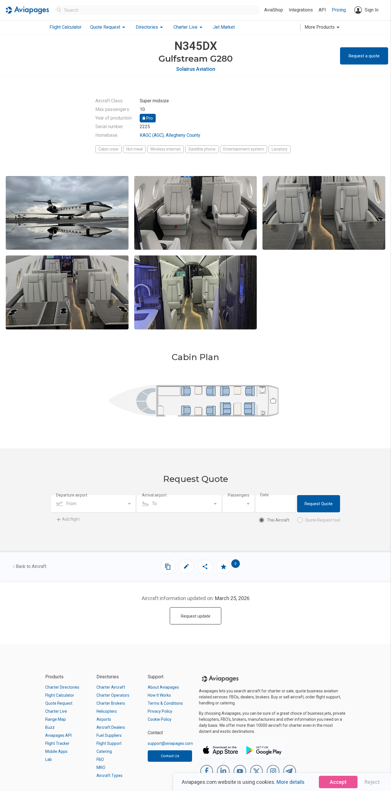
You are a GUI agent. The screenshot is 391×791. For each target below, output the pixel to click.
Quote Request (58, 703)
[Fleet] (168, 566)
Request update (195, 616)
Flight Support (109, 743)
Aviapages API (58, 735)
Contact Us (170, 756)
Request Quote (319, 503)
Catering (104, 751)
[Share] (205, 566)
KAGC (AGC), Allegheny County (170, 135)
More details (291, 782)
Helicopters (106, 711)
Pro (149, 118)
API (322, 10)
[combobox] (93, 503)
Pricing (339, 10)
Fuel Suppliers (109, 735)
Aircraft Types (109, 775)
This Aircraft (278, 520)
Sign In (371, 10)
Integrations (301, 10)
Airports (103, 719)
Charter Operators (112, 695)
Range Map (55, 719)
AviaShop (273, 10)
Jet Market (224, 27)
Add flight (71, 519)
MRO (100, 767)
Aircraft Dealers (110, 727)
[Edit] (186, 566)
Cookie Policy (159, 719)
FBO (100, 759)
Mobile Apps (56, 751)
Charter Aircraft (110, 687)
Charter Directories (62, 687)
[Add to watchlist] (223, 566)
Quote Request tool (322, 520)
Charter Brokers (110, 703)
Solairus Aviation (195, 69)
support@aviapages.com (170, 743)
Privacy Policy (160, 711)
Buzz (50, 727)
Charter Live (56, 711)
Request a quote (364, 55)
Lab (48, 759)
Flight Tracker (57, 743)
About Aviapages (163, 687)
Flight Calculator (66, 27)
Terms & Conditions (165, 703)
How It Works (159, 695)
